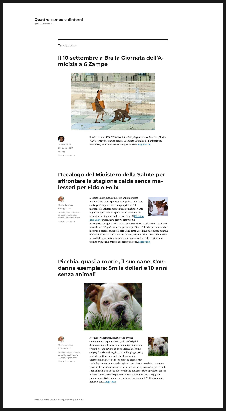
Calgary (69, 352)
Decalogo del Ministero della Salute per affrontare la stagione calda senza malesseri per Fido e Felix (111, 181)
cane (68, 212)
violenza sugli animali (67, 358)
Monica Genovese (65, 205)
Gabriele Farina (64, 144)
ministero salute (73, 218)
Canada (76, 352)
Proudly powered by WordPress (71, 399)
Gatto (69, 215)
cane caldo (75, 212)
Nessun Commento (66, 155)
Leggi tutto (144, 144)
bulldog (61, 152)
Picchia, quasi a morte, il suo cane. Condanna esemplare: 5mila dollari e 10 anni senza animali (113, 267)
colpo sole (62, 215)
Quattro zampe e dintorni (59, 19)
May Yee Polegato (70, 355)
